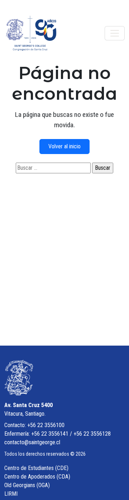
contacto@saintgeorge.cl (32, 442)
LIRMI (11, 493)
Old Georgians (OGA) (27, 485)
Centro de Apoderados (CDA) (37, 476)
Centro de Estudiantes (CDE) (36, 468)
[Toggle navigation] (115, 33)
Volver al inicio (64, 146)
